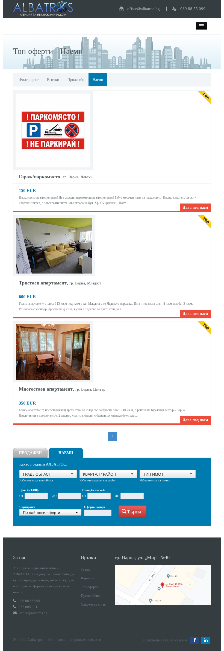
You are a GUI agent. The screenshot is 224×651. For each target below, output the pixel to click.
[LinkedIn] (205, 640)
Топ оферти (90, 587)
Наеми (98, 80)
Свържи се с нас (93, 604)
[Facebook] (194, 640)
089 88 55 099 (192, 9)
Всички (53, 80)
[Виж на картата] (163, 585)
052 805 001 (28, 607)
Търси (134, 511)
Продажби (75, 80)
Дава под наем (195, 207)
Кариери (87, 578)
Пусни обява (90, 596)
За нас (85, 569)
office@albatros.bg (143, 9)
